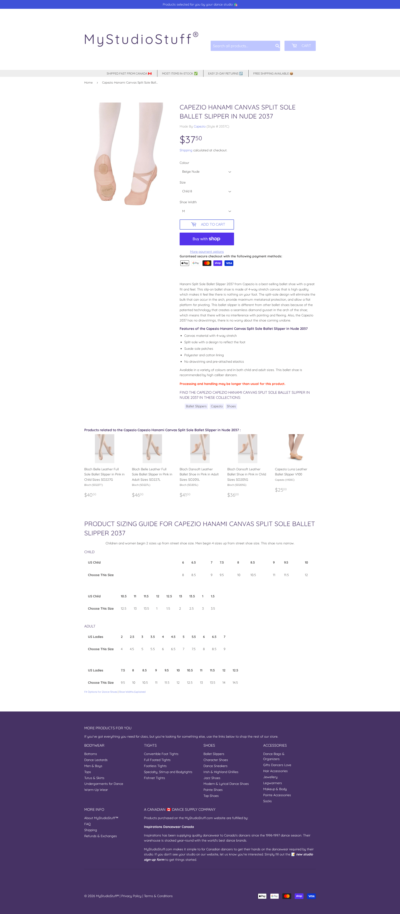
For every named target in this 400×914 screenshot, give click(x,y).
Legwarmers (272, 783)
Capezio (200, 126)
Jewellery (270, 777)
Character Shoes (215, 760)
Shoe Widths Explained (132, 691)
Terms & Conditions (158, 896)
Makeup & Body (275, 789)
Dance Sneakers (215, 766)
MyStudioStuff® (107, 896)
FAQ (87, 824)
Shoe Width (188, 202)
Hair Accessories (275, 771)
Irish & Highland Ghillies (220, 772)
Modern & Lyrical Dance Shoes (226, 784)
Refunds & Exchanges (100, 836)
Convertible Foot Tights (161, 754)
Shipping (186, 150)
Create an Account (304, 30)
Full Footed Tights (157, 760)
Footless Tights (155, 766)
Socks (267, 801)
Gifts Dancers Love (277, 765)
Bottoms (90, 754)
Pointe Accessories (277, 795)
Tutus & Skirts (94, 778)
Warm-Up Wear (96, 790)
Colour (184, 163)
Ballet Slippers (196, 406)
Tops (87, 772)
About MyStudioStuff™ (101, 818)
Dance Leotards (96, 760)
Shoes (231, 406)
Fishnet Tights (154, 778)
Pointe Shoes (213, 790)
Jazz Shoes (211, 778)
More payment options (207, 252)
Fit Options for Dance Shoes (100, 691)
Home (88, 82)
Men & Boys (93, 766)
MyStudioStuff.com (199, 818)
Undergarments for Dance (103, 784)
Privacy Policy (131, 896)
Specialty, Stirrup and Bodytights (168, 772)
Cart (306, 45)
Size (183, 182)
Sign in (280, 30)
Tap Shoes (211, 796)
